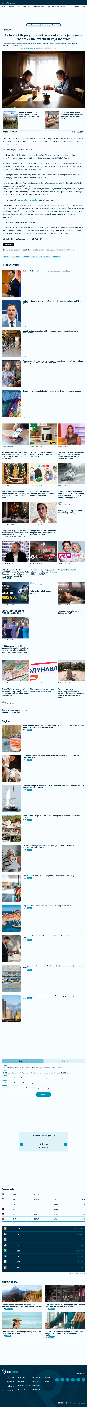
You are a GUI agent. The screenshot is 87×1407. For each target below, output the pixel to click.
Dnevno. (40, 169)
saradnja (16, 257)
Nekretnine (52, 1337)
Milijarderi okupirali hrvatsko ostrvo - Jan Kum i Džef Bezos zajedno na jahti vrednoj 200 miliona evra (53, 787)
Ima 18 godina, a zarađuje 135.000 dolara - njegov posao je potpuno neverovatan (50, 332)
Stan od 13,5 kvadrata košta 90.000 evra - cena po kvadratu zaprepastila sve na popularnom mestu (64, 1333)
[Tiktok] (83, 1380)
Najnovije (21, 1377)
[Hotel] (11, 828)
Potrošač (51, 1309)
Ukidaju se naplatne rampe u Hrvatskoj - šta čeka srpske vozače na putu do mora (53, 967)
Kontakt (11, 1377)
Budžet (26, 257)
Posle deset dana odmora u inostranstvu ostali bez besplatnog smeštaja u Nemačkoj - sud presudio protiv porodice (53, 362)
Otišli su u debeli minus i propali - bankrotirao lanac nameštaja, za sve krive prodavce (72, 115)
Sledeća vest (77, 132)
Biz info (21, 1381)
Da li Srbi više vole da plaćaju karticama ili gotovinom (21, 1083)
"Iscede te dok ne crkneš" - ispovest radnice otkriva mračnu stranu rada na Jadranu (53, 937)
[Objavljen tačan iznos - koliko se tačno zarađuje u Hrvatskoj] (11, 918)
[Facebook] (57, 1380)
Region (7, 29)
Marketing (10, 1386)
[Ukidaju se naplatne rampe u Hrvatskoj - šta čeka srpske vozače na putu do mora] (11, 979)
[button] (59, 48)
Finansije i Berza (24, 1385)
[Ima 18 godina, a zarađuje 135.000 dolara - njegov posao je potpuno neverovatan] (11, 344)
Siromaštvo (44, 257)
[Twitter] (62, 1380)
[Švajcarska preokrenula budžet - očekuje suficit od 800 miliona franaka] (11, 404)
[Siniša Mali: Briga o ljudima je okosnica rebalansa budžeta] (11, 284)
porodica (56, 257)
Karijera (46, 1381)
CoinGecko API (80, 1273)
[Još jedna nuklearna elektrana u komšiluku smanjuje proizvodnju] (11, 1009)
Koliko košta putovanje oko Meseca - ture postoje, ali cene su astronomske (32, 1068)
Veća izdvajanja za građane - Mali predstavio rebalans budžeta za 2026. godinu (52, 302)
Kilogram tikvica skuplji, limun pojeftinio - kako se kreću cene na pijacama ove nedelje (65, 1306)
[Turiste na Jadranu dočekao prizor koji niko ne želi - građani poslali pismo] (22, 1321)
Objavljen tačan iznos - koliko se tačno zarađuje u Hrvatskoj (47, 906)
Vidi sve (43, 1094)
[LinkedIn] (78, 1380)
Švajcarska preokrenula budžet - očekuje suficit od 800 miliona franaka (52, 391)
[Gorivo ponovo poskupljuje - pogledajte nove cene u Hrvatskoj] (11, 888)
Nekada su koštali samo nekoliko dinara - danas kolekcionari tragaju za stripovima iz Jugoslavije (35, 1078)
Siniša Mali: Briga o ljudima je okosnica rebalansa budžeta (46, 271)
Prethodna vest (10, 132)
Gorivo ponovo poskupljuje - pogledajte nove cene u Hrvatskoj (48, 876)
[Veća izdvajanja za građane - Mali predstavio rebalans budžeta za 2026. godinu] (11, 314)
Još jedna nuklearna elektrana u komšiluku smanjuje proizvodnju (49, 996)
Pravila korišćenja (8, 1391)
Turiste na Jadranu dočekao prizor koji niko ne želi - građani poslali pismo (27, 1088)
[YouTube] (67, 1380)
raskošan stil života (28, 200)
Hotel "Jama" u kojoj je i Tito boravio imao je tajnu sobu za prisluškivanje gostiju (52, 817)
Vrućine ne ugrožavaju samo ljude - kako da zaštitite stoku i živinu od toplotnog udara (51, 756)
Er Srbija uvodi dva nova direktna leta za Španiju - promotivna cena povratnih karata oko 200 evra (36, 1073)
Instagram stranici (65, 250)
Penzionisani (36, 1389)
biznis (34, 257)
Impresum (10, 1382)
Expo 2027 (22, 1389)
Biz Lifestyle (9, 1309)
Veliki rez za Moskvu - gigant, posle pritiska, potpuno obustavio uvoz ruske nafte (29, 115)
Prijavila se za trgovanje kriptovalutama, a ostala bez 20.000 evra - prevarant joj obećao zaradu (50, 847)
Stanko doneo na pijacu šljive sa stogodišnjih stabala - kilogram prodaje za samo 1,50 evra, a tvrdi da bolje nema (53, 726)
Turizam (8, 1336)
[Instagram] (73, 1380)
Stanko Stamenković (33, 48)
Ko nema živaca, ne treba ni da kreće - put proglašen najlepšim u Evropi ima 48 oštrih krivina (22, 1306)
